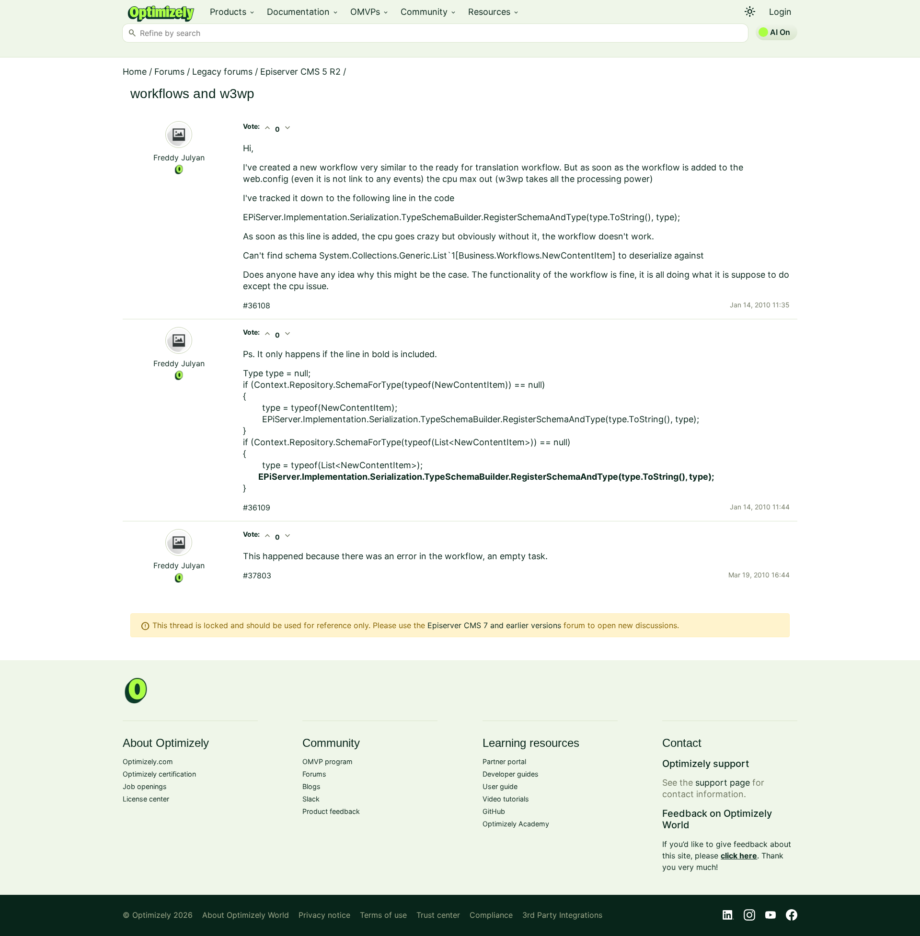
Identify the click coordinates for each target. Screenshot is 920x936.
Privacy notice (324, 915)
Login (780, 12)
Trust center (438, 915)
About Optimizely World (245, 915)
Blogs (311, 786)
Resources (493, 12)
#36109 (256, 507)
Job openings (145, 786)
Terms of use (383, 915)
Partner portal (504, 761)
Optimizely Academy (516, 824)
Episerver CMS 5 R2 (300, 72)
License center (146, 799)
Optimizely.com (148, 761)
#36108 (256, 305)
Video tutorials (506, 799)
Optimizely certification (159, 774)
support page (722, 783)
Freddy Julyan (179, 157)
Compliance (491, 915)
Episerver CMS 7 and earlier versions (494, 625)
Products (232, 12)
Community (429, 12)
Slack (311, 799)
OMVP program (327, 761)
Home (135, 72)
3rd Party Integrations (562, 915)
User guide (500, 786)
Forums (169, 72)
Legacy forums (222, 72)
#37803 (257, 575)
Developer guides (511, 774)
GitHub (494, 811)
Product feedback (331, 811)
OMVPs (369, 12)
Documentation (303, 12)
